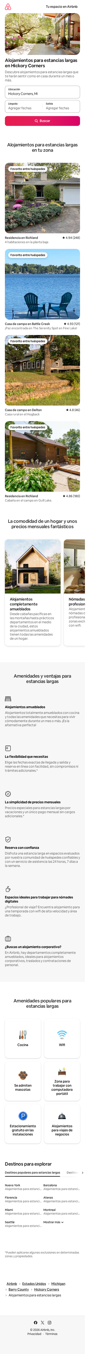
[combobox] (42, 93)
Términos (51, 1334)
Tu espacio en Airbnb (62, 7)
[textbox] (23, 108)
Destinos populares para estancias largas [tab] (32, 1172)
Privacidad (34, 1334)
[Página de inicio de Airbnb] (8, 6)
